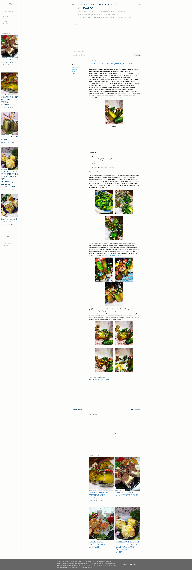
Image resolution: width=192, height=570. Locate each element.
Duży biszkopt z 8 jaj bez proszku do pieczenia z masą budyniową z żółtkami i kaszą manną (127, 547)
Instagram (5, 14)
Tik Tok (5, 26)
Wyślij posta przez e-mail (99, 377)
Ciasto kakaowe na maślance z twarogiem (127, 493)
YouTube (5, 23)
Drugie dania (87, 17)
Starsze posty (136, 409)
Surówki (109, 17)
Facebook (5, 16)
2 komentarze (123, 497)
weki (73, 73)
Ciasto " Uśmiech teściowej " (9, 220)
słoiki (73, 71)
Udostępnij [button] (75, 61)
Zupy (94, 17)
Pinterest (5, 21)
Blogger (5, 18)
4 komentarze (10, 224)
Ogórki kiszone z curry (114, 255)
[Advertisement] (106, 36)
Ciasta (115, 17)
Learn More (124, 564)
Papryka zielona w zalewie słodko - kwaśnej (98, 495)
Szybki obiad (101, 17)
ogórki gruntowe (77, 67)
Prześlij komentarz (98, 500)
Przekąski (121, 17)
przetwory (75, 69)
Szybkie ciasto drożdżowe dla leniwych (97, 544)
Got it (132, 564)
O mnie (79, 17)
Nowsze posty (77, 409)
